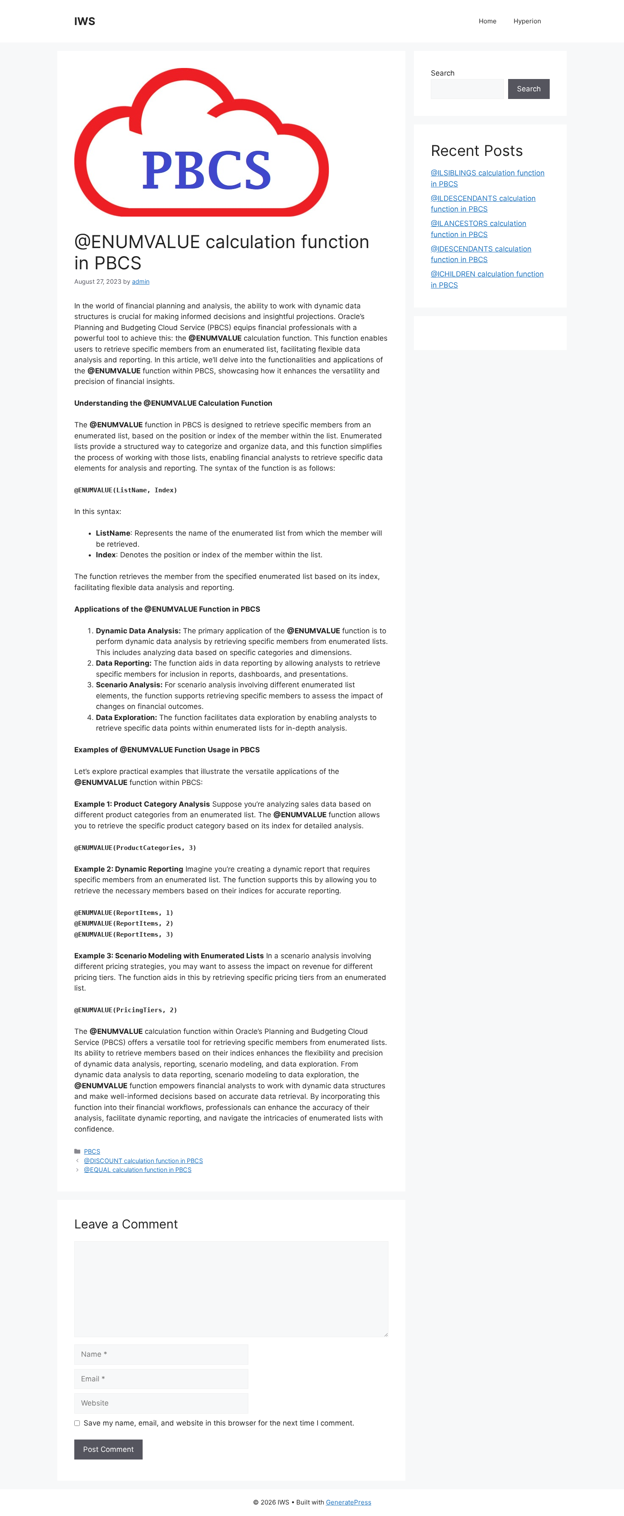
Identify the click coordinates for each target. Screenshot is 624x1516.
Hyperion (527, 21)
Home (488, 21)
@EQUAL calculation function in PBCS (137, 1169)
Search (443, 73)
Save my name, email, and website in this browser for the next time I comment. (219, 1423)
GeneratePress (348, 1502)
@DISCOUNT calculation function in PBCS (143, 1160)
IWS (84, 21)
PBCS (92, 1151)
